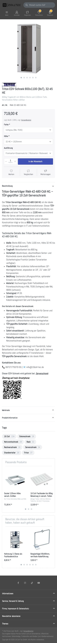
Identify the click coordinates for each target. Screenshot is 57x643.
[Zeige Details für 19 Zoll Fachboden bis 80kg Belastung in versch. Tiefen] (41, 479)
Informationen (7, 593)
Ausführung (8, 148)
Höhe (6, 136)
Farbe (6, 124)
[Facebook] (18, 583)
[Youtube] (39, 583)
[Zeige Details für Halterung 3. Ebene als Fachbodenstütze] (15, 540)
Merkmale (6, 410)
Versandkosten (26, 120)
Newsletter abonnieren (11, 616)
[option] (9, 436)
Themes (5, 623)
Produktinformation (9, 417)
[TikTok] (32, 583)
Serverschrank (42, 373)
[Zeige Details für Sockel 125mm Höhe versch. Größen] (15, 479)
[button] (6, 161)
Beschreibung (7, 185)
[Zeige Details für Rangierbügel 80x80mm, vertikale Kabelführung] (41, 540)
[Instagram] (25, 583)
